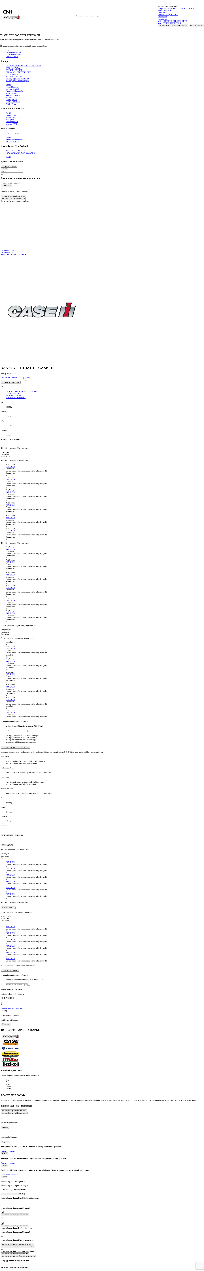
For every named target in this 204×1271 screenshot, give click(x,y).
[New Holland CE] (10, 1056)
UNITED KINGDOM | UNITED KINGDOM (23, 66)
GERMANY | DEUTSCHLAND (18, 72)
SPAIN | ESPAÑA (13, 68)
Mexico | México (12, 57)
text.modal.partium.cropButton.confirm (15, 1215)
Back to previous (7, 250)
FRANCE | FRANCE (14, 70)
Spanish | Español (12, 142)
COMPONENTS (12, 393)
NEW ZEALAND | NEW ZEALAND (20, 153)
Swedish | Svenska (13, 95)
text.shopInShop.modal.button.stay (14, 1111)
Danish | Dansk (11, 100)
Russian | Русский (13, 98)
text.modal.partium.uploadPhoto (13, 1194)
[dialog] (102, 194)
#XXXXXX (10, 467)
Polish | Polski (11, 104)
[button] (15, 378)
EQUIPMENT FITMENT (16, 398)
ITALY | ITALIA (12, 74)
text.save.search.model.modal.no (13, 198)
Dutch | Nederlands (13, 102)
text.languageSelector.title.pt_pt (17, 81)
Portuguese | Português (14, 91)
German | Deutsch (12, 89)
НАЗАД (4, 169)
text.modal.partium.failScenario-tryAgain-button (18, 1247)
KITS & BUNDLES (13, 396)
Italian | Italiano (11, 93)
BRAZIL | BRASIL (13, 133)
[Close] (1, 44)
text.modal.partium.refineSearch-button (15, 1254)
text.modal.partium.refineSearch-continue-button (18, 1256)
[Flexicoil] (10, 1066)
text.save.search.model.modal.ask (16, 201)
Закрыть (5, 1127)
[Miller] (10, 1061)
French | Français (12, 87)
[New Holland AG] (10, 1050)
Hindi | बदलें (10, 120)
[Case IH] (10, 1038)
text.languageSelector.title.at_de (17, 79)
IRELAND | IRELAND (15, 76)
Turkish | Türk (11, 115)
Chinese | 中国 (11, 124)
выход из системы (196, 25)
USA (8, 50)
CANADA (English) (13, 52)
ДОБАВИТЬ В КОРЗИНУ (11, 382)
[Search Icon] (98, 16)
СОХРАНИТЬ (6, 185)
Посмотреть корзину (9, 166)
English (8, 85)
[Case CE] (10, 1044)
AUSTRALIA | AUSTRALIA (17, 151)
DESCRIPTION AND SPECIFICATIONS (22, 391)
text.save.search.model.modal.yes (14, 196)
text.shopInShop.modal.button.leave (14, 1113)
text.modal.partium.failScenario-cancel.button (17, 1244)
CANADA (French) (13, 55)
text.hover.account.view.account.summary (173, 25)
